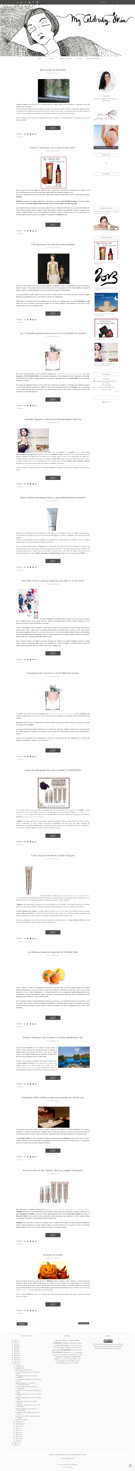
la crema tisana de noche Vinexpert (33, 816)
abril (17, 1434)
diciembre (19, 1366)
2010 (15, 1445)
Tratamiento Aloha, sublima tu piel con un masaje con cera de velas (53, 1097)
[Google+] (25, 2)
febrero (18, 1438)
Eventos (72, 1347)
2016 (15, 1355)
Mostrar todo (116, 391)
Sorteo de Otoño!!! (100, 340)
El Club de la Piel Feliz (75, 1345)
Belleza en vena (106, 389)
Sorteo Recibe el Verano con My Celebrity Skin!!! (104, 314)
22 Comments (19, 844)
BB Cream (58, 1340)
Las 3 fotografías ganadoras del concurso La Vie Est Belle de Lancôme (53, 333)
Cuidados (57, 1343)
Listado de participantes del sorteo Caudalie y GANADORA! (53, 770)
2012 (15, 1364)
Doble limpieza (64, 1345)
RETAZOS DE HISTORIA (93, 58)
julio (17, 1428)
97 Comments (19, 233)
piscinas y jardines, (32, 1067)
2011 (15, 1443)
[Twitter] (21, 2)
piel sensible (72, 1363)
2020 (15, 1347)
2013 (15, 1361)
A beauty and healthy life (106, 387)
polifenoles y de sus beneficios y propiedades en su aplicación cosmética (67, 1209)
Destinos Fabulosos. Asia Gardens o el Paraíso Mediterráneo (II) (53, 1037)
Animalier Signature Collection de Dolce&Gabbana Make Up (53, 419)
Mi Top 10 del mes (76, 1350)
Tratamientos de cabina (75, 1354)
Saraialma (106, 379)
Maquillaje (66, 1349)
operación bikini (61, 1363)
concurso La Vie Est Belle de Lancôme (61, 713)
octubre (18, 1422)
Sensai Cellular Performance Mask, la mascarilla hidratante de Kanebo (53, 497)
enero (17, 1441)
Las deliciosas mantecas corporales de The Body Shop (53, 952)
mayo (17, 1432)
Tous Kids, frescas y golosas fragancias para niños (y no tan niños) (53, 580)
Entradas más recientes (22, 1324)
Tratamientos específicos (62, 1357)
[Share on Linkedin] (33, 134)
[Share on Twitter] (30, 134)
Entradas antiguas (83, 1323)
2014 (15, 1359)
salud (76, 1363)
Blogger (74, 1464)
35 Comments (19, 137)
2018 (15, 1351)
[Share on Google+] (36, 134)
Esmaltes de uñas (65, 1347)
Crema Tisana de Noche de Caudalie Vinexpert (53, 855)
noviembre (19, 1368)
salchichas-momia (25, 1290)
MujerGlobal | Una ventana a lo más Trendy (106, 382)
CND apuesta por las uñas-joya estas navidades (53, 244)
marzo (18, 1436)
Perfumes (66, 1352)
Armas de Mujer (106, 385)
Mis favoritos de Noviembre (53, 70)
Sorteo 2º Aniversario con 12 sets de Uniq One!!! (53, 147)
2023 (15, 1340)
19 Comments (19, 759)
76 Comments (19, 1244)
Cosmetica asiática (73, 1340)
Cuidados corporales (69, 1343)
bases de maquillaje (71, 1359)
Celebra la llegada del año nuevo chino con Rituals (106, 288)
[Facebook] (17, 2)
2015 (15, 1357)
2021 (15, 1345)
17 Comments (19, 941)
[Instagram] (29, 2)
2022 (15, 1342)
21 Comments (19, 1086)
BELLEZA (51, 58)
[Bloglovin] (37, 2)
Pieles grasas (72, 1352)
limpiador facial (63, 1361)
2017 (15, 1353)
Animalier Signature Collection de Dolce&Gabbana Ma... (25, 1383)
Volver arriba (67, 1467)
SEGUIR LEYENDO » (53, 128)
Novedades (57, 1352)
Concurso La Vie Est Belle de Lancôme (69, 374)
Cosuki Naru (109, 1344)
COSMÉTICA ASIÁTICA (65, 58)
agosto (18, 1426)
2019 (15, 1349)
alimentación (62, 1358)
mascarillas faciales (74, 1361)
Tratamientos (64, 1354)
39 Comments (19, 1313)
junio (17, 1430)
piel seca (67, 1363)
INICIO (39, 58)
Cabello (64, 1340)
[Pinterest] (33, 2)
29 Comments (19, 408)
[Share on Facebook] (25, 134)
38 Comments (19, 570)
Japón (58, 1350)
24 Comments (19, 1159)
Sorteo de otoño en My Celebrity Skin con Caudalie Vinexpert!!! (53, 1170)
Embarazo (56, 1347)
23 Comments (19, 662)
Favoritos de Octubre (53, 1255)
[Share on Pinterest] (28, 134)
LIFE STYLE (79, 58)
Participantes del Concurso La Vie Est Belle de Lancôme (53, 673)
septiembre (19, 1424)
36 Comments (19, 322)
